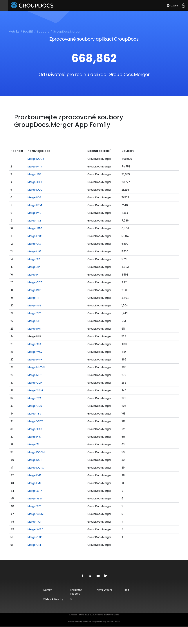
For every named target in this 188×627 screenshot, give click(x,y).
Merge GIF (34, 321)
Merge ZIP (34, 267)
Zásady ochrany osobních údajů (82, 622)
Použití (28, 31)
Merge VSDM (36, 514)
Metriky (14, 31)
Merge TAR (34, 522)
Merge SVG (34, 305)
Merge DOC (35, 190)
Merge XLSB (35, 429)
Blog (126, 590)
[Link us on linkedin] (106, 576)
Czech (174, 5)
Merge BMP (34, 329)
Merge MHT (35, 375)
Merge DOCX (36, 159)
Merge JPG (34, 174)
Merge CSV (34, 244)
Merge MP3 (34, 251)
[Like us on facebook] (82, 576)
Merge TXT (34, 220)
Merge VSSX (35, 498)
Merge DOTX (36, 467)
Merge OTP (35, 537)
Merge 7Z (33, 444)
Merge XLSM (35, 390)
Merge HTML (35, 205)
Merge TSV (34, 413)
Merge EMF (34, 475)
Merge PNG (34, 213)
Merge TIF (34, 298)
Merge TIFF (34, 313)
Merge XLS (34, 259)
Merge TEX (34, 398)
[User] (183, 5)
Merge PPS (34, 437)
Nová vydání (104, 590)
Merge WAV (35, 352)
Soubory (43, 31)
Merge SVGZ (35, 529)
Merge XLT (34, 506)
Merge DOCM (36, 452)
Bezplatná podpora (76, 591)
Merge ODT (35, 282)
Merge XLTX (35, 491)
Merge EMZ (34, 483)
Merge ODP (35, 383)
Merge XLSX (35, 182)
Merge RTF (34, 290)
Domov (47, 590)
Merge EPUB (35, 236)
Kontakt (116, 622)
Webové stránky (53, 599)
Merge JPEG (35, 228)
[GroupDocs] (32, 5)
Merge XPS (34, 344)
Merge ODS (35, 406)
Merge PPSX (35, 359)
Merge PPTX (35, 166)
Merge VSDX (35, 421)
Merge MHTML (36, 367)
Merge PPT (34, 274)
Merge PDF (34, 197)
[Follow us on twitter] (90, 576)
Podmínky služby (105, 622)
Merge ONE (34, 545)
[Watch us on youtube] (98, 576)
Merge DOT (35, 460)
